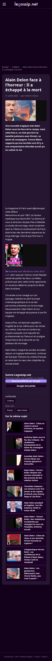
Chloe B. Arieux (31, 95)
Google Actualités (26, 385)
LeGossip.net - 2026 (11, 657)
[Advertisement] (26, 40)
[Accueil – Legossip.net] (26, 4)
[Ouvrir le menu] (4, 4)
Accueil (5, 67)
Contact (37, 657)
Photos (10, 410)
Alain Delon (22, 410)
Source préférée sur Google (26, 381)
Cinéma (16, 67)
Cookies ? (44, 657)
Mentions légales (26, 657)
